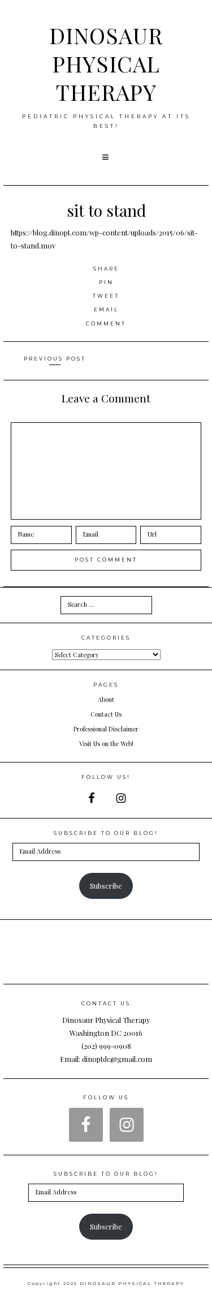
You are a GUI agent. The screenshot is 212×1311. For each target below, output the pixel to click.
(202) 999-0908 (106, 1046)
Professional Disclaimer (106, 729)
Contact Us (106, 714)
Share (106, 268)
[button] (106, 157)
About (106, 699)
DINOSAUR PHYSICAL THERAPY (106, 63)
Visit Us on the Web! (106, 743)
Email (106, 309)
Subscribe (106, 885)
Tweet (106, 296)
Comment (106, 323)
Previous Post (55, 358)
